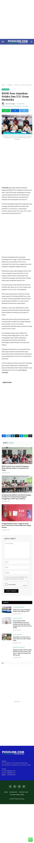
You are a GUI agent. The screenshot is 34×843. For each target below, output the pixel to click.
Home (6, 792)
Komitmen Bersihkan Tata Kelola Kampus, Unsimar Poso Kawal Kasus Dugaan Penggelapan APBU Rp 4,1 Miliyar (16, 497)
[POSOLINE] (18, 42)
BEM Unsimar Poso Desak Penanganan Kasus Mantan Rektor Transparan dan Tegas (15, 468)
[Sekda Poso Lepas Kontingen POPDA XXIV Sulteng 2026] (6, 609)
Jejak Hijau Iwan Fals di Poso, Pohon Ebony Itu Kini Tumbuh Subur (22, 638)
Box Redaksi (13, 792)
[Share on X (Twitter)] (24, 110)
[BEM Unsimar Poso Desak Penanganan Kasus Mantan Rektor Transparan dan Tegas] (17, 455)
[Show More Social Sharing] (30, 110)
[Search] (31, 42)
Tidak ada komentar (8, 106)
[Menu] (3, 42)
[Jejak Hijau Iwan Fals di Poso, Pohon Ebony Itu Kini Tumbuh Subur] (6, 637)
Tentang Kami (23, 792)
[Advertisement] (17, 19)
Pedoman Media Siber (17, 794)
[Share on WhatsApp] (6, 110)
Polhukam (5, 89)
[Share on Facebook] (15, 110)
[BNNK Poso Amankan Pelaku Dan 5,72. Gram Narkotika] (17, 124)
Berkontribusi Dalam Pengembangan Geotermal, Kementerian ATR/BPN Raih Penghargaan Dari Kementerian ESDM (22, 624)
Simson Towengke (10, 103)
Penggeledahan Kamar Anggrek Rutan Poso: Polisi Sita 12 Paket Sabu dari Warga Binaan (16, 525)
